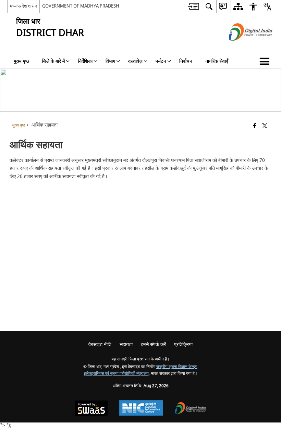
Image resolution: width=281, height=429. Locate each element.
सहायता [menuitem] (126, 344)
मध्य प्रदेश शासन (23, 6)
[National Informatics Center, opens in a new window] (141, 408)
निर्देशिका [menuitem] (85, 61)
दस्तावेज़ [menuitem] (135, 61)
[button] (266, 61)
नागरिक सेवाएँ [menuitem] (216, 61)
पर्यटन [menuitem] (161, 61)
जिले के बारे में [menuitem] (53, 61)
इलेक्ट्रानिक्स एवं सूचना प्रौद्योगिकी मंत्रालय (116, 374)
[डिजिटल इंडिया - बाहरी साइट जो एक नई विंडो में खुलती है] (242, 46)
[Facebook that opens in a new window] (255, 126)
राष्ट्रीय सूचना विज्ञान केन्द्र (176, 367)
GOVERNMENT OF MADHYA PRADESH (80, 6)
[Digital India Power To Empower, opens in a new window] (190, 408)
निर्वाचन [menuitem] (185, 61)
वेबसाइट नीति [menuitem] (99, 344)
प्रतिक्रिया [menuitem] (183, 344)
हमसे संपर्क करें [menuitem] (153, 344)
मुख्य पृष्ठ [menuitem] (21, 61)
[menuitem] (193, 6)
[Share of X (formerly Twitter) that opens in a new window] (264, 126)
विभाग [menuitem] (110, 61)
